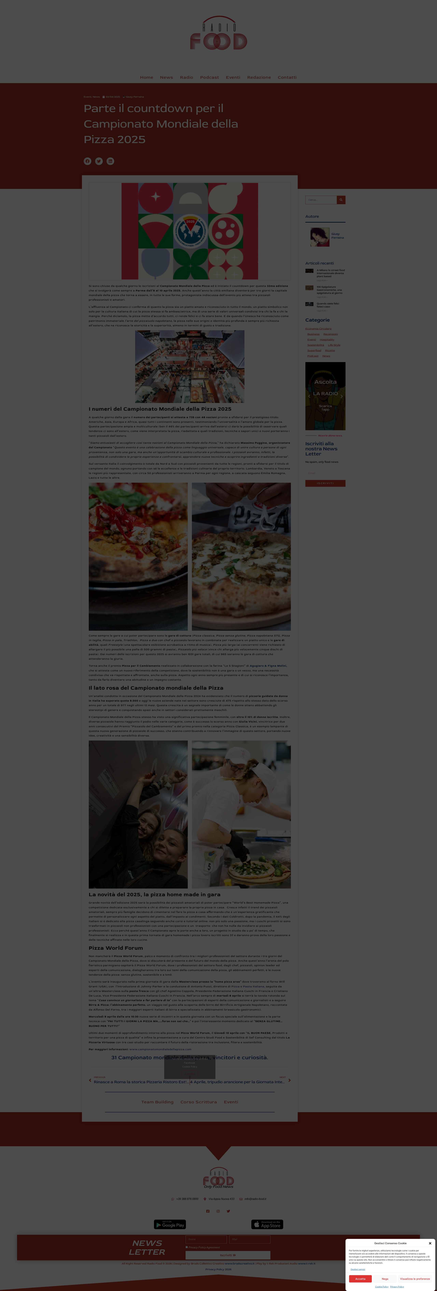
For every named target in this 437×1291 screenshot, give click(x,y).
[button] (430, 1243)
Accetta (360, 1278)
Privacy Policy (397, 1286)
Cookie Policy (382, 1286)
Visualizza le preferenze (415, 1278)
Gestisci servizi (358, 1269)
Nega (385, 1278)
